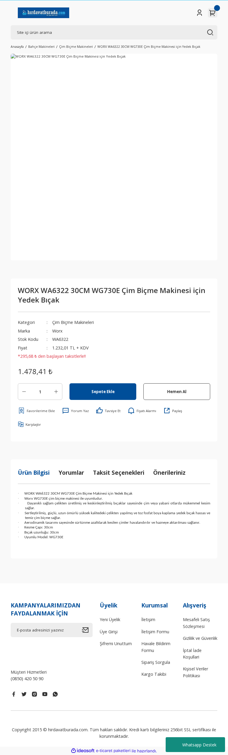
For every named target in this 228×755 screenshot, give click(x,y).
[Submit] (87, 630)
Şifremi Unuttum (116, 643)
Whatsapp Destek (199, 745)
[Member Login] (199, 13)
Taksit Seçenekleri (118, 472)
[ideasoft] (83, 751)
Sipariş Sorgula (155, 662)
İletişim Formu (155, 631)
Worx (57, 331)
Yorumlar (71, 472)
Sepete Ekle (103, 391)
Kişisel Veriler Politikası (195, 672)
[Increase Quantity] (56, 392)
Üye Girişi (109, 631)
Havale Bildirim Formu (155, 647)
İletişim (148, 619)
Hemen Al (176, 391)
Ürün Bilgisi (34, 472)
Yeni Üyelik (110, 619)
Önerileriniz (169, 472)
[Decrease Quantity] (24, 392)
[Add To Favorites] (36, 410)
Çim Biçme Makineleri (73, 322)
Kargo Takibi (153, 674)
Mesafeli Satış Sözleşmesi (196, 623)
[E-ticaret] (113, 751)
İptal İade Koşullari (192, 654)
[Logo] (43, 12)
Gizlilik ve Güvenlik (200, 638)
